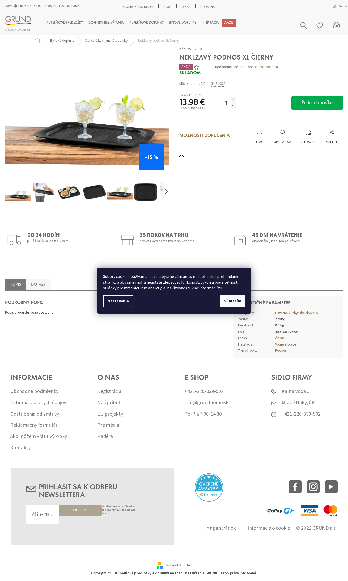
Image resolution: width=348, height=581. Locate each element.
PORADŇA (207, 7)
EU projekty (110, 414)
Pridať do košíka (317, 102)
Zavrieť (213, 124)
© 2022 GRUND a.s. (316, 528)
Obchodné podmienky (34, 391)
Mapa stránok (221, 528)
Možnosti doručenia (204, 135)
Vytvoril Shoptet (178, 565)
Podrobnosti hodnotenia (259, 67)
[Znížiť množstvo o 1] (233, 106)
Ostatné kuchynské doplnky (296, 313)
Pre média (108, 425)
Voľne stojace (285, 344)
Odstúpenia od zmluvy (34, 414)
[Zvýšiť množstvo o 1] (233, 100)
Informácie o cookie (269, 528)
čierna (280, 338)
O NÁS (186, 7)
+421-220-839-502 (204, 391)
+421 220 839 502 (66, 6)
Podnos (281, 350)
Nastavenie (118, 301)
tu (220, 288)
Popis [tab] (15, 285)
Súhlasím (232, 301)
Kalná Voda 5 (296, 391)
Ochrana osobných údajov (38, 402)
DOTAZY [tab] (38, 285)
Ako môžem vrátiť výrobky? (39, 436)
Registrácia (109, 391)
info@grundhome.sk (206, 402)
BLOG (167, 7)
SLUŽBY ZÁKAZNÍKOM (138, 7)
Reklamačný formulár (33, 425)
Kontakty (20, 447)
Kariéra (105, 436)
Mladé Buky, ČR (298, 402)
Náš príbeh (109, 402)
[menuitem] (65, 23)
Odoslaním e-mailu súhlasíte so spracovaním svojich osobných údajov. (119, 510)
